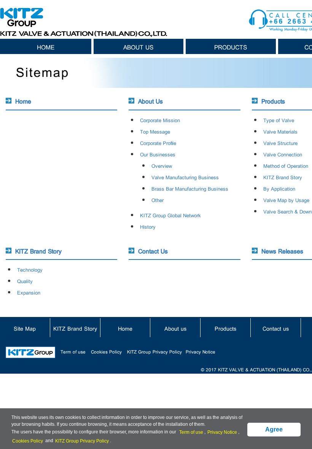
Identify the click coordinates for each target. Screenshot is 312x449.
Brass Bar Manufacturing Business (189, 188)
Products (230, 46)
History (148, 226)
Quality (25, 280)
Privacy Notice (200, 351)
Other (157, 199)
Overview (161, 165)
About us (138, 46)
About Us (150, 100)
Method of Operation (285, 165)
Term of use (73, 351)
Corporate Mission (160, 119)
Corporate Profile (158, 142)
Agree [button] (274, 429)
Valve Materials (280, 131)
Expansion (28, 292)
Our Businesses (157, 154)
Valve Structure (280, 142)
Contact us (276, 328)
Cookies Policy (106, 351)
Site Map (25, 328)
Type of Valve (278, 119)
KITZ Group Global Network (170, 214)
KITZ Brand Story (282, 176)
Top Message (155, 131)
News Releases (282, 250)
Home (45, 46)
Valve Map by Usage (286, 199)
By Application (279, 188)
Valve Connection (282, 154)
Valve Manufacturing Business (185, 176)
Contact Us (153, 250)
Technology (30, 269)
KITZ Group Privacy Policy (154, 351)
